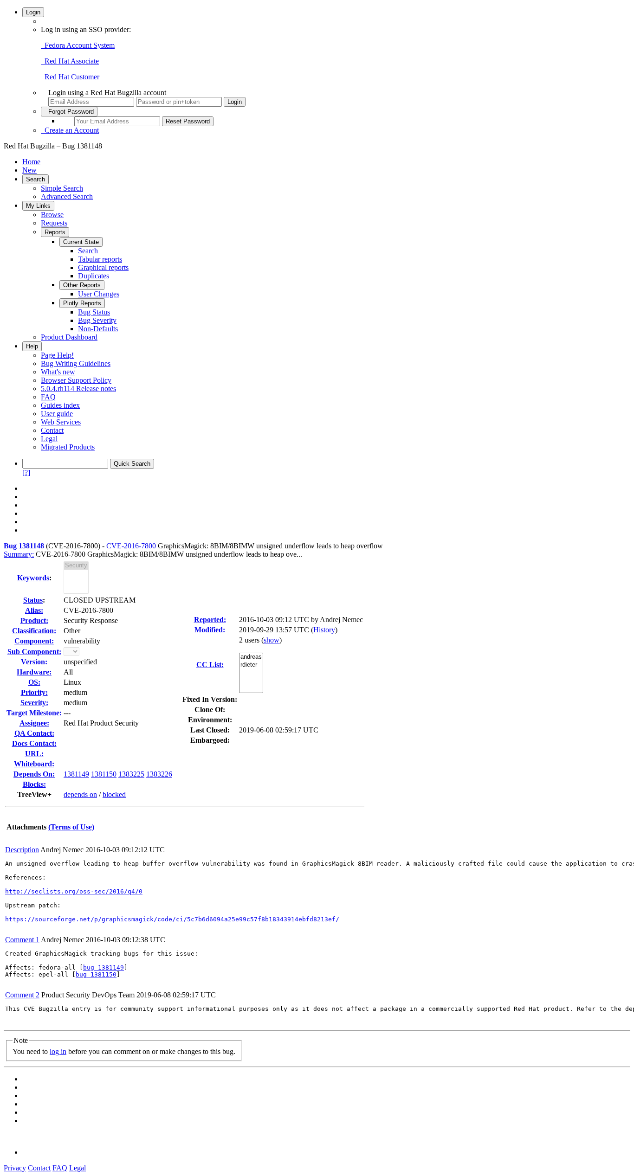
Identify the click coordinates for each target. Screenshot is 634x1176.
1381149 (76, 774)
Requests (54, 223)
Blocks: (34, 784)
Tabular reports (100, 259)
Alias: (34, 610)
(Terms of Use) (71, 827)
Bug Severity (97, 320)
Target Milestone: (34, 713)
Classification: (34, 631)
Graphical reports (103, 267)
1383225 (131, 774)
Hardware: (34, 672)
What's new (58, 372)
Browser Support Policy (76, 380)
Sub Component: (34, 651)
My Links (38, 205)
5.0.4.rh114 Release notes (78, 388)
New (29, 170)
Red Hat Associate (70, 61)
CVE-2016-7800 (131, 546)
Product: (34, 620)
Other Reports (82, 285)
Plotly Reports (82, 303)
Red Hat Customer (70, 77)
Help (32, 346)
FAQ (48, 397)
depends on (80, 794)
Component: (34, 641)
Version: (34, 662)
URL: (34, 754)
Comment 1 (22, 940)
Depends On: (34, 774)
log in (58, 1051)
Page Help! (57, 355)
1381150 (103, 774)
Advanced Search (67, 196)
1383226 (159, 774)
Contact (52, 430)
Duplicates (93, 276)
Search (35, 179)
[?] (26, 472)
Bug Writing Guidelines (75, 363)
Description (22, 850)
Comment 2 (22, 995)
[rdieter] (251, 665)
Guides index (60, 405)
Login (33, 12)
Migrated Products (68, 447)
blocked (114, 794)
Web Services (61, 422)
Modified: (209, 630)
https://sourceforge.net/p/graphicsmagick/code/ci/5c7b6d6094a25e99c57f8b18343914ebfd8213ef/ (172, 919)
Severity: (34, 703)
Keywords (33, 578)
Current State (81, 241)
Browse (52, 214)
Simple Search (62, 188)
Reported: (210, 619)
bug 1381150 (96, 974)
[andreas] (251, 657)
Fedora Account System (78, 45)
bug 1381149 (103, 967)
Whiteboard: (34, 764)
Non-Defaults (98, 329)
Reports (55, 232)
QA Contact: (34, 733)
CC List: (210, 664)
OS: (34, 682)
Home (31, 162)
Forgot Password (69, 111)
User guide (57, 414)
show (271, 640)
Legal (49, 439)
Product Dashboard (69, 337)
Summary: (19, 554)
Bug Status (94, 312)
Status (33, 600)
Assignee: (34, 723)
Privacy (15, 1168)
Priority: (34, 692)
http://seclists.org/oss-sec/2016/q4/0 (73, 891)
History (324, 630)
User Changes (98, 294)
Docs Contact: (34, 743)
